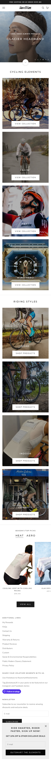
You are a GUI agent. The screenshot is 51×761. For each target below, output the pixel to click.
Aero (31, 535)
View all (25, 604)
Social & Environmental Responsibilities (19, 657)
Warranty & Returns (11, 639)
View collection (25, 124)
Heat (20, 535)
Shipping (6, 635)
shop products (25, 353)
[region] (25, 36)
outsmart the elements (25, 752)
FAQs (4, 627)
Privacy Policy (8, 665)
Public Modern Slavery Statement (16, 661)
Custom (5, 652)
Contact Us (7, 631)
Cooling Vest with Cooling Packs (17, 589)
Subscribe (12, 722)
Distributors (7, 648)
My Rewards (7, 622)
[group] (25, 36)
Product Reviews (9, 644)
